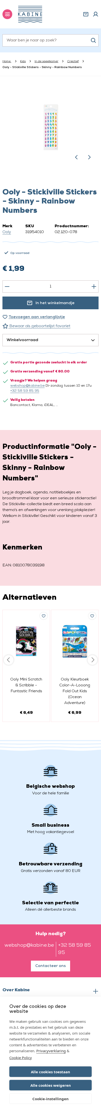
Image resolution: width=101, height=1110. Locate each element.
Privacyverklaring (51, 1050)
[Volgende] (89, 157)
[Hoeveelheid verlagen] (7, 286)
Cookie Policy (20, 1057)
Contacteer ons (50, 966)
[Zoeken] (93, 40)
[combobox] (50, 40)
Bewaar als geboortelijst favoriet (39, 326)
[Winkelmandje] (86, 14)
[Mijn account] (96, 14)
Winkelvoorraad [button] (22, 340)
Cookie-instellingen (50, 1098)
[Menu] (7, 14)
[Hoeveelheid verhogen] (94, 286)
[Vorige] (76, 157)
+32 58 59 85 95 (24, 391)
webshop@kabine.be (27, 386)
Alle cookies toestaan (50, 1071)
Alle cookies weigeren (50, 1085)
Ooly (6, 232)
